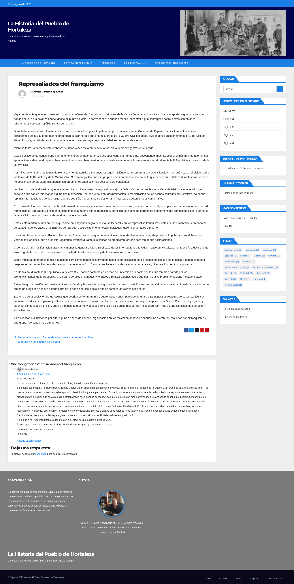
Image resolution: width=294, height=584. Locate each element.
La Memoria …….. (135, 63)
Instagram (253, 578)
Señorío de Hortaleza (265, 267)
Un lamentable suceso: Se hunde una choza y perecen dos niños (54, 337)
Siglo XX (228, 135)
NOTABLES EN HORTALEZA (171, 63)
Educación (269, 250)
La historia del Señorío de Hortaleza (243, 168)
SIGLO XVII (229, 111)
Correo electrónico (274, 578)
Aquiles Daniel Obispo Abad (48, 91)
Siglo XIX (228, 127)
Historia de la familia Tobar (238, 193)
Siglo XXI (228, 143)
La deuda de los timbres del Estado (38, 341)
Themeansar (58, 577)
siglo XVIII (263, 273)
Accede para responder (29, 440)
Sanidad (274, 255)
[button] (285, 63)
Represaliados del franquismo (61, 83)
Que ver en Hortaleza (235, 317)
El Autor (227, 226)
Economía (252, 250)
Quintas (259, 255)
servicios (248, 261)
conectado (41, 454)
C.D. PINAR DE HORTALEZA (240, 218)
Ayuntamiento (233, 250)
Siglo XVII (246, 273)
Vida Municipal (233, 285)
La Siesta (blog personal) (237, 309)
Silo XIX (244, 279)
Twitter (238, 578)
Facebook (223, 578)
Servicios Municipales (236, 267)
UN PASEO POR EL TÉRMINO (38, 63)
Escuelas (230, 255)
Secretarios (231, 261)
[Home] (12, 63)
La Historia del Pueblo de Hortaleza (38, 26)
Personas (109, 63)
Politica (245, 255)
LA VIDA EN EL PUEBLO (78, 63)
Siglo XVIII (229, 119)
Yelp (209, 578)
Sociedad (260, 279)
